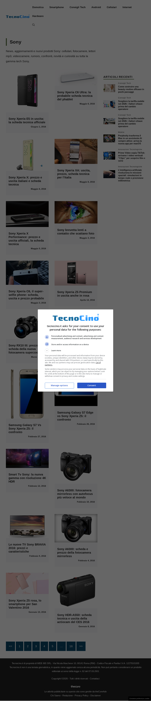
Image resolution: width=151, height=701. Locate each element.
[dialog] (75, 350)
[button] (75, 351)
